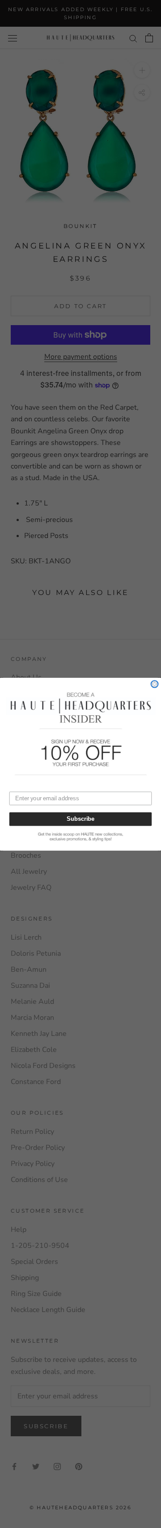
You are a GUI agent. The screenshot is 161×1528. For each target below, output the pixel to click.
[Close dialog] (154, 684)
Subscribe (80, 819)
